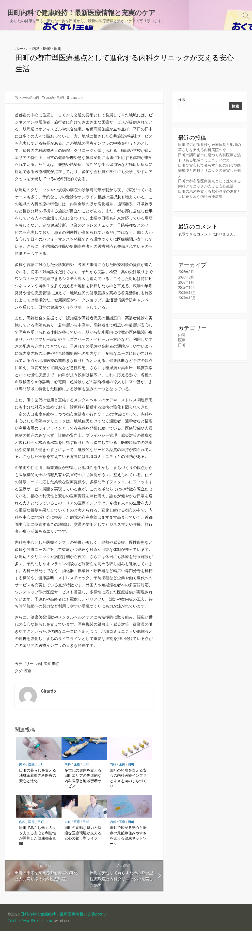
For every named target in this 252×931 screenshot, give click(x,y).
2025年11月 (187, 292)
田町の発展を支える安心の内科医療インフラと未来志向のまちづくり (128, 778)
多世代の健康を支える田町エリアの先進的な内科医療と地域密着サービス (82, 778)
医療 (47, 48)
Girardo (77, 98)
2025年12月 (187, 287)
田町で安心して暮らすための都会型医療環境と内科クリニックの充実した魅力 (209, 170)
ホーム (21, 48)
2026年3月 (186, 271)
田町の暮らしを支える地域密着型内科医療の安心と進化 (37, 775)
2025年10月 (187, 297)
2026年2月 (186, 277)
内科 (36, 48)
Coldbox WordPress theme (30, 920)
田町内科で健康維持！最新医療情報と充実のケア (63, 914)
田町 (58, 48)
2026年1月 (186, 282)
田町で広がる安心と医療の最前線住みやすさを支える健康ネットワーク (128, 835)
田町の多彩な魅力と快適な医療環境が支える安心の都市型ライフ (82, 832)
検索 (182, 99)
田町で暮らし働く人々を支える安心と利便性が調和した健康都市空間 (37, 835)
